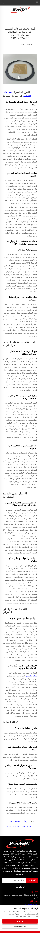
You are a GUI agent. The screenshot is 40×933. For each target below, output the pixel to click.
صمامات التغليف (31, 676)
